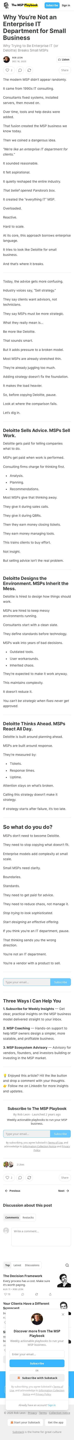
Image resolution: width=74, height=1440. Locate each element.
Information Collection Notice (39, 1146)
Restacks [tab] (28, 1217)
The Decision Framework (22, 1276)
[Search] (67, 1265)
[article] (37, 1285)
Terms (43, 1413)
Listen (65, 59)
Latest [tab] (17, 1265)
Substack (18, 1432)
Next (61, 1191)
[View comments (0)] (20, 70)
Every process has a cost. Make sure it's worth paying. (26, 1283)
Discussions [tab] (32, 1265)
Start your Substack (27, 1422)
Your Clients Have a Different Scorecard (26, 1306)
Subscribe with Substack (39, 1378)
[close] (63, 1314)
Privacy (32, 1413)
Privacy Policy (43, 1394)
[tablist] (19, 1217)
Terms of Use (55, 1142)
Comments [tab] (12, 1217)
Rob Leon (17, 57)
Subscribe (52, 5)
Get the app (55, 1422)
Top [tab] (7, 1265)
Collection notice (59, 1413)
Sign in (66, 5)
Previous (14, 1191)
